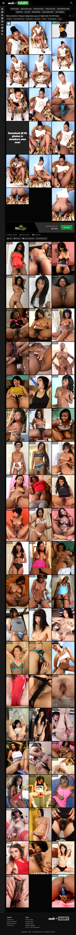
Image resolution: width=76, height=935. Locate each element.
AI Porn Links (15, 9)
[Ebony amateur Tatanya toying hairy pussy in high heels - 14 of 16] (40, 171)
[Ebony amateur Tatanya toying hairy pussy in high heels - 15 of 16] (63, 204)
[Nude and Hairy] (18, 3)
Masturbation (52, 19)
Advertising (10, 925)
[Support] (2, 31)
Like (10, 238)
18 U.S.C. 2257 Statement (32, 927)
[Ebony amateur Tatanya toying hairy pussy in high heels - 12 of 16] (63, 171)
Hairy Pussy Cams (26, 9)
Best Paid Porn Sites (63, 9)
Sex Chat (27, 12)
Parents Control (11, 923)
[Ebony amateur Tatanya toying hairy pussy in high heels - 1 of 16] (17, 38)
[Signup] (2, 27)
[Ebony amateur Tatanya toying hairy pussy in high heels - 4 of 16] (17, 71)
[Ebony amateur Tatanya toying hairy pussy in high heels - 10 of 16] (63, 137)
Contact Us (10, 919)
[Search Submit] (71, 3)
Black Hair (29, 19)
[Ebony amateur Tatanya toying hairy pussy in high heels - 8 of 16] (40, 104)
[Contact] (2, 34)
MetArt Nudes (36, 12)
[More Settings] (73, 16)
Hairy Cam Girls (50, 9)
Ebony (44, 19)
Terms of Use (29, 919)
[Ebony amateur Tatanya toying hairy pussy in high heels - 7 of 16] (17, 104)
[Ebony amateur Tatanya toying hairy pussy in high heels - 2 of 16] (40, 38)
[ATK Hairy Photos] (2, 9)
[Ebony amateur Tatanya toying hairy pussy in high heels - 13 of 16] (17, 171)
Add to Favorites (29, 238)
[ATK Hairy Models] (2, 15)
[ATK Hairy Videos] (2, 12)
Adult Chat (19, 12)
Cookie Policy (29, 923)
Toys (60, 19)
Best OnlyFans (60, 12)
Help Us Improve (12, 921)
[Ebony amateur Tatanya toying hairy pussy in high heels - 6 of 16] (63, 87)
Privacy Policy (29, 921)
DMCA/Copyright (30, 925)
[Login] (2, 24)
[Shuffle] (70, 16)
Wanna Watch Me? (48, 12)
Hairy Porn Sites (38, 9)
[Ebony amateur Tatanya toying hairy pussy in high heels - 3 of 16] (63, 54)
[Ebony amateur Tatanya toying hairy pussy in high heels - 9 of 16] (63, 112)
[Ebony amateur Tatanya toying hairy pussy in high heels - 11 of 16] (40, 137)
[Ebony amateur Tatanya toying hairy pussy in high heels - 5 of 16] (40, 71)
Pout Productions (19, 19)
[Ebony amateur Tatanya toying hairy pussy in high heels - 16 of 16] (17, 196)
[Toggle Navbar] (3, 3)
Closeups (37, 19)
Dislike (18, 238)
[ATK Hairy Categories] (2, 21)
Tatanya (9, 19)
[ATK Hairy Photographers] (2, 18)
